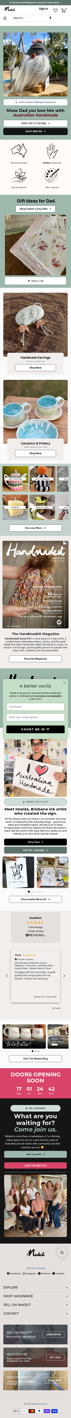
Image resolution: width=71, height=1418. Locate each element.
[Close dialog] (64, 682)
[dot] (29, 892)
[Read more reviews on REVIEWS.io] (35, 936)
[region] (35, 976)
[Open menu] (5, 18)
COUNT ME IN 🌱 (35, 729)
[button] (50, 17)
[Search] (63, 17)
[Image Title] (35, 325)
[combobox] (35, 17)
